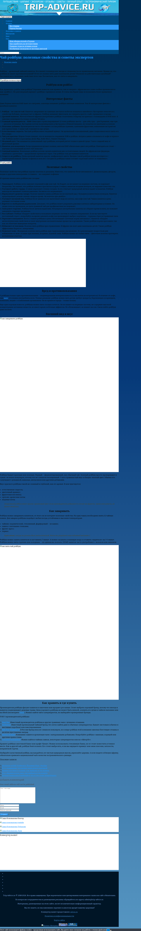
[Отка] (110, 930)
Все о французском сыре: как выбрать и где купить (24, 773)
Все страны (14, 26)
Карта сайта (59, 920)
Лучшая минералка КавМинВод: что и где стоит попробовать (29, 775)
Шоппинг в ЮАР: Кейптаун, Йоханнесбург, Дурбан (24, 766)
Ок (108, 930)
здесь (22, 712)
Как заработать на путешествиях (24, 44)
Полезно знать (10, 62)
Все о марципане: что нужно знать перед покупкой (24, 768)
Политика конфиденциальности (59, 916)
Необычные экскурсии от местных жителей (28, 49)
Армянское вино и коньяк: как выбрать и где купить (25, 771)
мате (6, 298)
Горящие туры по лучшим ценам (23, 46)
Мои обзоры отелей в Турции (22, 41)
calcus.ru (74, 912)
